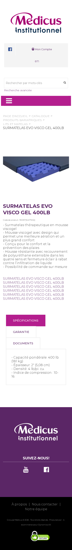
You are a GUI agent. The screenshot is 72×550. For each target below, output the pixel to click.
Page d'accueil (15, 116)
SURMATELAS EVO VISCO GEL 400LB (33, 279)
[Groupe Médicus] (36, 22)
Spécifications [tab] (25, 320)
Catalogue (41, 116)
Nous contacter (45, 504)
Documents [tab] (23, 343)
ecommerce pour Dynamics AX (36, 525)
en (37, 61)
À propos (19, 504)
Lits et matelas (15, 124)
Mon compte (43, 49)
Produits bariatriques (22, 120)
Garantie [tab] (21, 332)
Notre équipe (36, 509)
